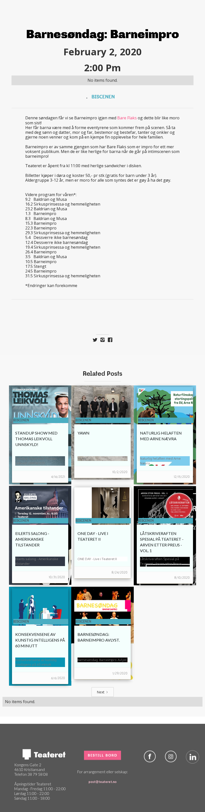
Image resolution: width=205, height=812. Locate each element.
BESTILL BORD (102, 748)
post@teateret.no (102, 774)
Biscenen (103, 96)
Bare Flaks (127, 118)
